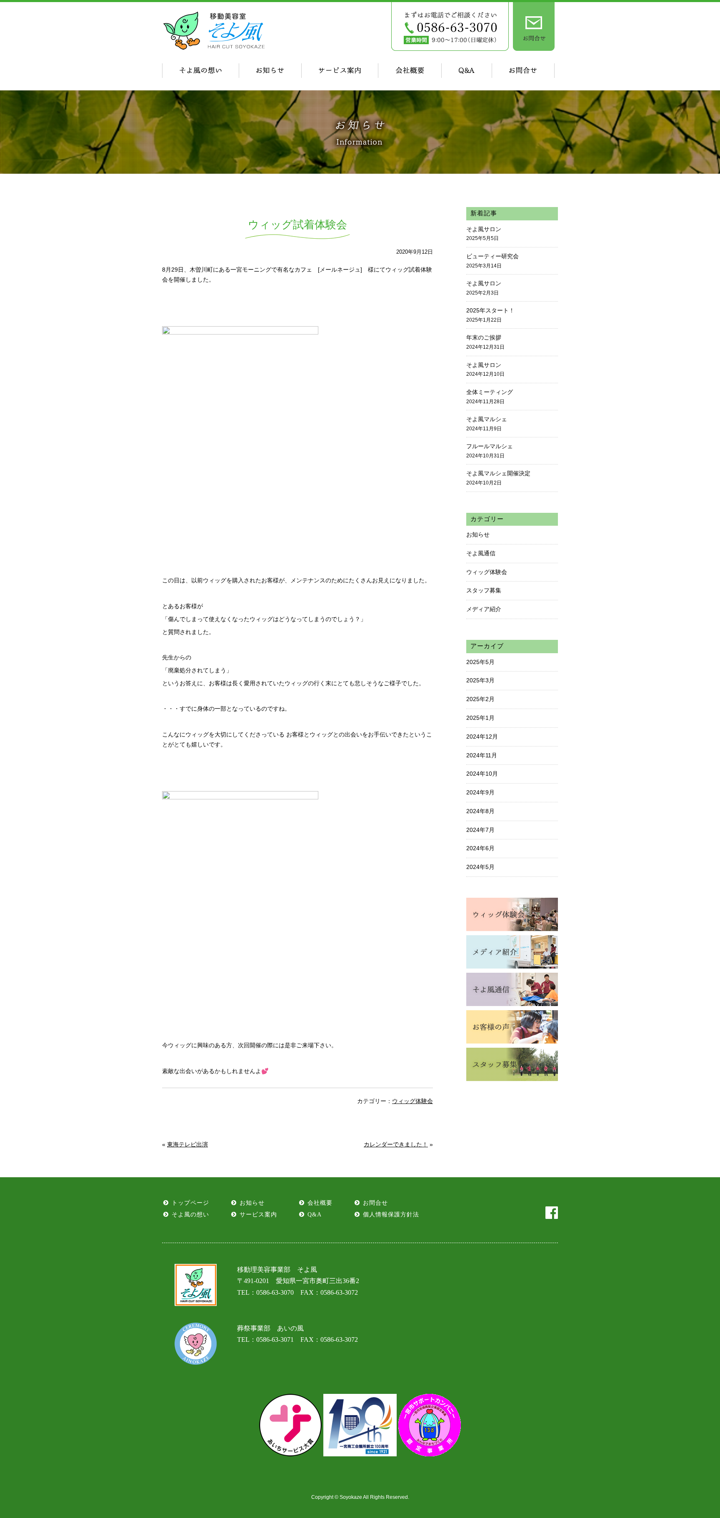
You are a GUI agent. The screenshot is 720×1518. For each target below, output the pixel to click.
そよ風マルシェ (486, 424)
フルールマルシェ (489, 451)
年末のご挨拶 (485, 342)
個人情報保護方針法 (391, 1214)
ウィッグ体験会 (412, 1101)
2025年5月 (480, 662)
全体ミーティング (489, 396)
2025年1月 (480, 717)
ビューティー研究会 (492, 261)
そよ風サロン (483, 234)
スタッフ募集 (483, 590)
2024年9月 (480, 792)
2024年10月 (482, 773)
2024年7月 (480, 829)
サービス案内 (258, 1214)
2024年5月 (480, 867)
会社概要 (320, 1203)
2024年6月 (480, 848)
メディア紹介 (483, 609)
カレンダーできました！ (396, 1144)
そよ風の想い (190, 1214)
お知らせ (478, 534)
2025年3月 (480, 680)
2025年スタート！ (490, 315)
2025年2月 (480, 699)
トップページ (190, 1203)
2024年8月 (480, 811)
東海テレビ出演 (187, 1144)
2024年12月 (482, 736)
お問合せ (375, 1203)
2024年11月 (481, 755)
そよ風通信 (480, 553)
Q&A (315, 1214)
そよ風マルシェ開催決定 (498, 478)
